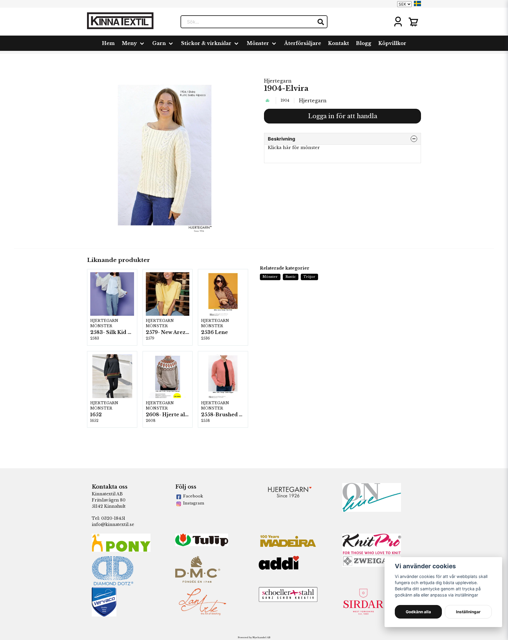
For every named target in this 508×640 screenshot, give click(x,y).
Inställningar (468, 611)
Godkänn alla (418, 611)
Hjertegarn (278, 81)
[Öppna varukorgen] (413, 22)
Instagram (193, 503)
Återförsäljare (302, 43)
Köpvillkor (392, 43)
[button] (417, 3)
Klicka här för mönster (294, 147)
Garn (159, 43)
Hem (108, 43)
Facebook (193, 496)
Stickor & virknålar (206, 43)
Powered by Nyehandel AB (254, 637)
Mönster (258, 43)
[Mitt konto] (398, 22)
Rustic (290, 277)
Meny (129, 43)
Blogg (363, 43)
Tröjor (309, 277)
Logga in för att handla (342, 116)
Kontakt (338, 43)
